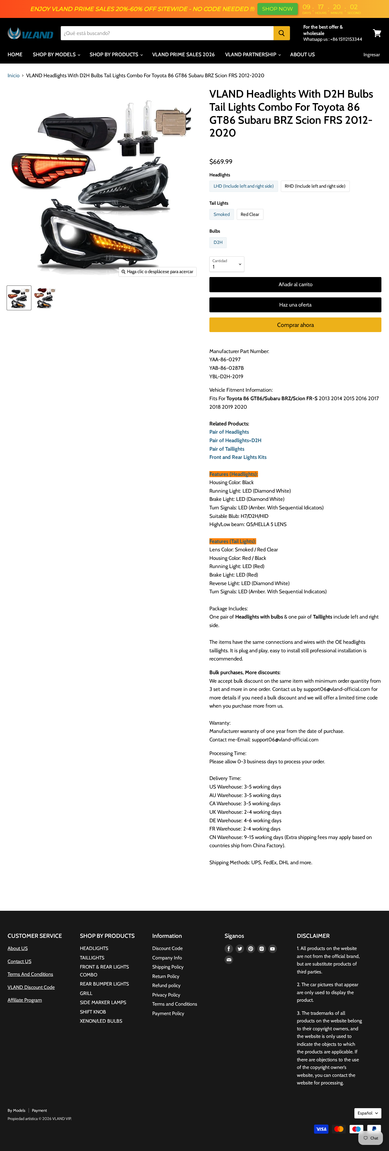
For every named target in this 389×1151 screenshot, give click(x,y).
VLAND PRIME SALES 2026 (183, 54)
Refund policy (166, 985)
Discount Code (167, 948)
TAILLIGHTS (92, 958)
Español (365, 1113)
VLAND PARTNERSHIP (251, 54)
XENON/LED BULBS (101, 1021)
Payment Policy (168, 1013)
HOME (15, 54)
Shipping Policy (168, 967)
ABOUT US (302, 54)
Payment (39, 1110)
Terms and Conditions (174, 1004)
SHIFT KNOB (93, 1012)
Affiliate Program (25, 1000)
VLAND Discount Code (31, 987)
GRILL (86, 993)
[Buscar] (282, 33)
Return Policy (165, 976)
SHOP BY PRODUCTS (114, 54)
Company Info (167, 958)
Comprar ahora (295, 324)
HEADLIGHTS (94, 948)
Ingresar (371, 54)
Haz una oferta (295, 305)
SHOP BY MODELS (55, 54)
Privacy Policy (166, 995)
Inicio (13, 75)
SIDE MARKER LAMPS (103, 1002)
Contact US (19, 961)
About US (18, 948)
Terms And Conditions (30, 974)
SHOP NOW (277, 9)
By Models (16, 1110)
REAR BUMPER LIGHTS (104, 984)
